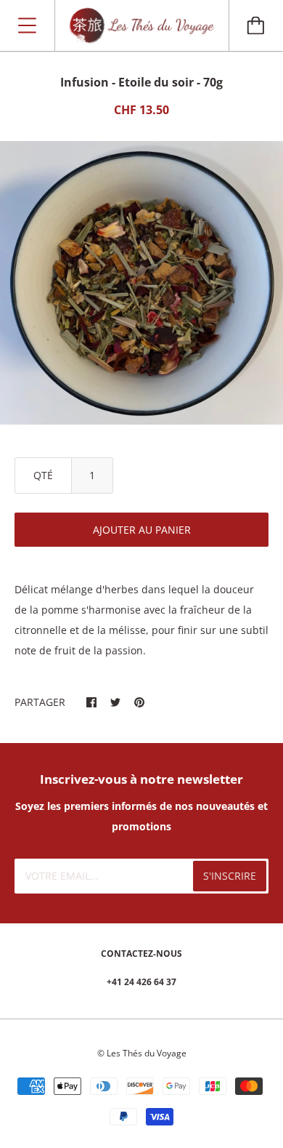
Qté (43, 475)
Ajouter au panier (142, 530)
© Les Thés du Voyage (141, 1053)
